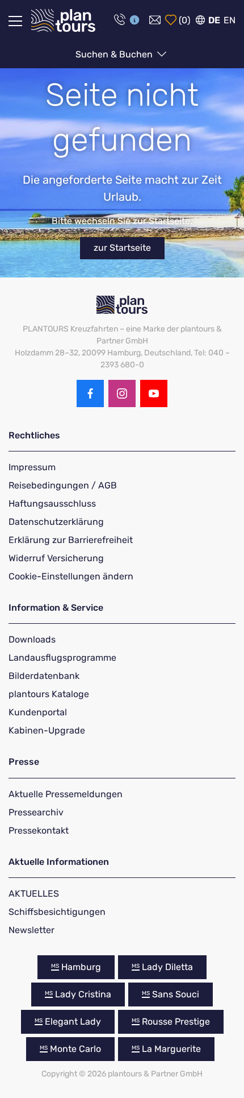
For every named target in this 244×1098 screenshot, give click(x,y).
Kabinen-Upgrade (47, 730)
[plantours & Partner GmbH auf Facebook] (90, 393)
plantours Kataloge (49, 694)
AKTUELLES (34, 893)
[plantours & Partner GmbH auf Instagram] (122, 393)
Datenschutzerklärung (56, 521)
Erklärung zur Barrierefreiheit (71, 540)
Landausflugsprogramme (62, 657)
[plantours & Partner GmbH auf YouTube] (153, 393)
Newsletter (31, 930)
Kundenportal (38, 712)
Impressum (32, 467)
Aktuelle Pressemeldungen (66, 794)
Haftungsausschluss (52, 503)
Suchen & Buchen (115, 54)
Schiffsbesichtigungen (57, 911)
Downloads (32, 639)
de (214, 20)
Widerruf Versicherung (56, 558)
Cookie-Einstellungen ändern (71, 576)
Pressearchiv (36, 812)
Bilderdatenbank (44, 675)
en (229, 20)
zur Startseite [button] (122, 247)
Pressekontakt (39, 830)
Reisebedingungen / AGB (63, 485)
